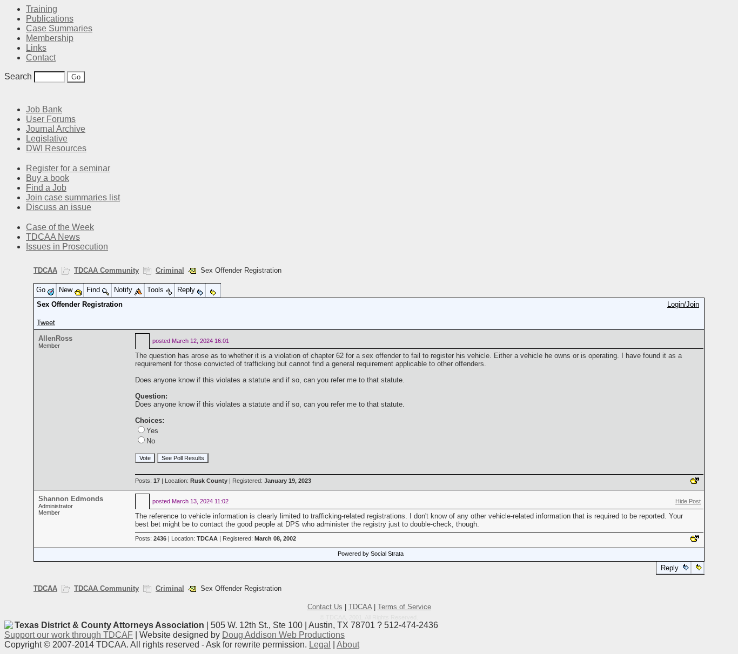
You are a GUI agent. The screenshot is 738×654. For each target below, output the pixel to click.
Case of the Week (60, 227)
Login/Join (683, 304)
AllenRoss (55, 338)
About (348, 644)
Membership (49, 38)
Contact (41, 57)
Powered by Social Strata (371, 553)
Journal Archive (55, 128)
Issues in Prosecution (67, 246)
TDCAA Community (106, 270)
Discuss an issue (58, 207)
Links (36, 47)
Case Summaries (59, 28)
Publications (49, 18)
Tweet (46, 323)
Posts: (147, 480)
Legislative (47, 138)
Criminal (170, 270)
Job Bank (44, 109)
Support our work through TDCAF (68, 634)
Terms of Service (404, 607)
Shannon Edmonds (70, 499)
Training (41, 9)
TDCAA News (53, 236)
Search (18, 76)
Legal (320, 644)
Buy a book (47, 178)
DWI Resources (56, 148)
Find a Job (46, 187)
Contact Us (325, 607)
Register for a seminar (68, 168)
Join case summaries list (73, 197)
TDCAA (45, 270)
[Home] (10, 93)
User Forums (51, 119)
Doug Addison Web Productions (283, 634)
